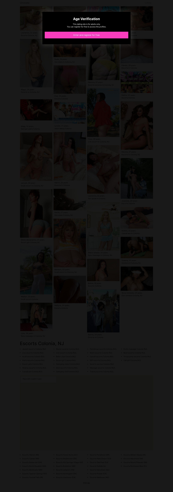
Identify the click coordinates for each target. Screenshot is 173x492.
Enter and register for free (86, 35)
